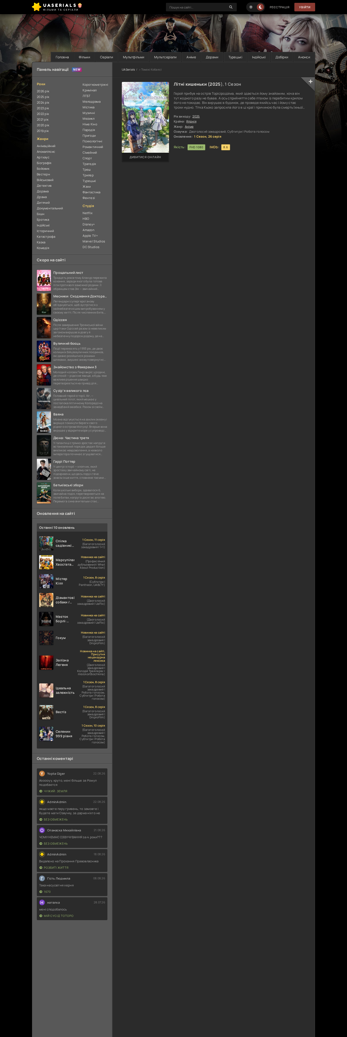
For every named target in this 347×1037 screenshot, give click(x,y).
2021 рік (42, 119)
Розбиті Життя (56, 868)
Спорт (87, 158)
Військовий (45, 180)
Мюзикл (88, 118)
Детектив (44, 185)
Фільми (84, 57)
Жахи (87, 186)
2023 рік (43, 108)
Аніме (191, 57)
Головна (62, 57)
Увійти (304, 7)
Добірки (281, 57)
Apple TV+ (90, 235)
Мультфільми (133, 57)
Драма (42, 197)
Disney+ (89, 224)
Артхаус (43, 157)
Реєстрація (280, 7)
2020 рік (43, 125)
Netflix (88, 213)
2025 (215, 84)
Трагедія (89, 164)
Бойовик (43, 168)
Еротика (43, 219)
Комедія (43, 248)
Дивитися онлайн (145, 157)
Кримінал (90, 90)
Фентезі (89, 198)
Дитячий (43, 202)
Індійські (259, 57)
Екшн (40, 214)
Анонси (304, 57)
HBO (86, 218)
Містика (88, 107)
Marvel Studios (94, 241)
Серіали (106, 57)
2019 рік (43, 131)
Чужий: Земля (56, 791)
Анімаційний (46, 146)
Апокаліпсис (46, 151)
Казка (41, 242)
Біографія (44, 163)
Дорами (212, 57)
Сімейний (90, 152)
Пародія (89, 130)
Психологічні (92, 141)
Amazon (88, 230)
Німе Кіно (90, 124)
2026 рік (43, 91)
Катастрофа (46, 236)
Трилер (88, 175)
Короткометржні (95, 84)
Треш (87, 169)
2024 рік (43, 102)
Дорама (43, 191)
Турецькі (235, 57)
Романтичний (93, 147)
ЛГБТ (86, 96)
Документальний (50, 208)
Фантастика (91, 192)
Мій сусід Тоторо (59, 916)
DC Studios (91, 247)
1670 (47, 892)
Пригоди (89, 135)
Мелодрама (92, 101)
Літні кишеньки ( (192, 84)
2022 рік (43, 114)
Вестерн (43, 174)
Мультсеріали (165, 57)
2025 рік (43, 97)
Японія (191, 121)
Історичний (45, 231)
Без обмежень (56, 819)
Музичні (89, 113)
